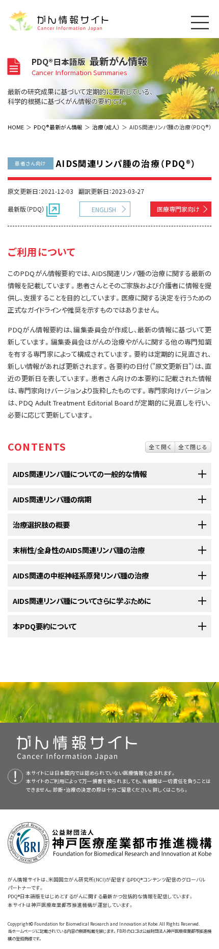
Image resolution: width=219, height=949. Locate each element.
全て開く (160, 447)
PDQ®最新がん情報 (58, 127)
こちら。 (179, 789)
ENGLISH (104, 209)
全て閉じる (193, 447)
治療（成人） (106, 127)
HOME (16, 127)
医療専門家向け (178, 209)
